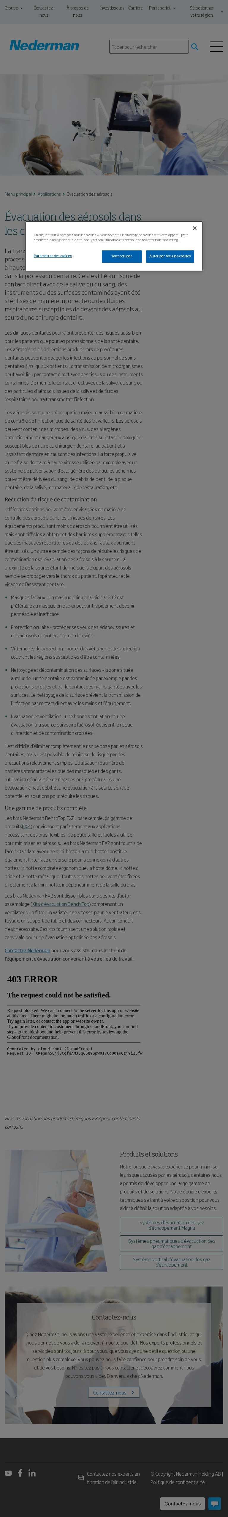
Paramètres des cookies (53, 256)
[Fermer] (194, 228)
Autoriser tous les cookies (170, 256)
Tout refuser (121, 256)
